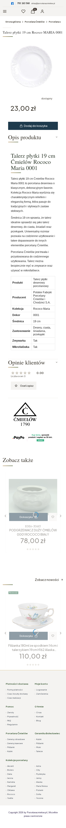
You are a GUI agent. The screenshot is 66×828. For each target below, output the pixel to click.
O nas (38, 712)
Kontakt (39, 716)
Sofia (38, 794)
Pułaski (39, 790)
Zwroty (10, 712)
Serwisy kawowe (14, 743)
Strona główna (13, 22)
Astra (38, 766)
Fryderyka (40, 774)
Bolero (10, 770)
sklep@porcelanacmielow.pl (43, 3)
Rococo (10, 794)
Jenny (38, 778)
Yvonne (39, 798)
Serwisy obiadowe (15, 739)
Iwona (9, 778)
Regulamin (12, 724)
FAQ (8, 720)
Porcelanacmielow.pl (37, 812)
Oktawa (10, 790)
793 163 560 (23, 3)
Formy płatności (14, 690)
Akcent (10, 766)
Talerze (39, 751)
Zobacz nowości (47, 580)
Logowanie (41, 690)
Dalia (9, 774)
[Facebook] (12, 3)
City (37, 770)
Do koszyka (26, 516)
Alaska (38, 782)
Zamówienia (41, 694)
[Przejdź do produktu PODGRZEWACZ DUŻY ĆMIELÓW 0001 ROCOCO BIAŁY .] (33, 497)
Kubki (9, 751)
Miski (38, 747)
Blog (38, 720)
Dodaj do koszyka (35, 126)
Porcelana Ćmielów (35, 22)
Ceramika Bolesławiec (47, 733)
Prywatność (12, 716)
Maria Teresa (41, 786)
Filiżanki (10, 747)
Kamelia (10, 782)
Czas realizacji (13, 698)
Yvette (9, 798)
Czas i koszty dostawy (17, 694)
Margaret (11, 786)
